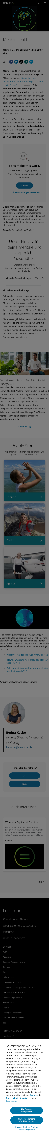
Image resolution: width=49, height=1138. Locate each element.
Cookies (34, 1095)
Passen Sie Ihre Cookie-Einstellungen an (26, 1128)
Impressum (11, 1101)
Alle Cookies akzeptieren (27, 1110)
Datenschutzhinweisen (17, 1098)
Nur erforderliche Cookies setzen (26, 1120)
